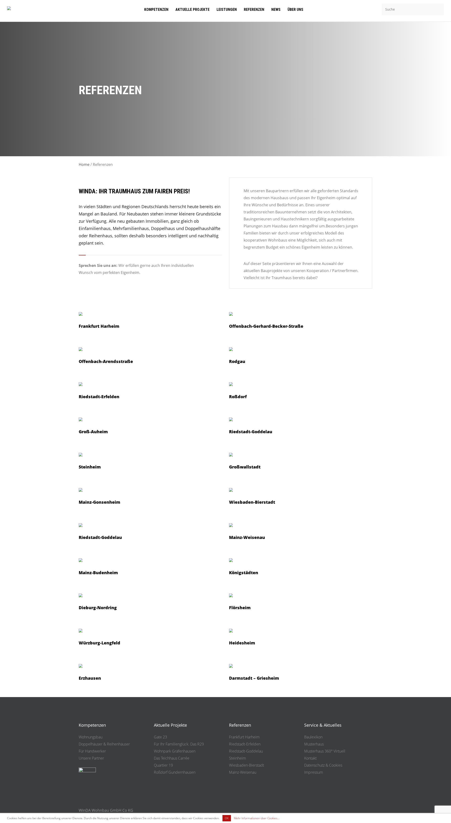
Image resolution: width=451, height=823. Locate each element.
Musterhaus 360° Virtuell (324, 751)
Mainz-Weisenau (242, 772)
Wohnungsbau (90, 737)
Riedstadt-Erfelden (244, 744)
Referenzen (254, 9)
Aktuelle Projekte (192, 9)
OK (227, 818)
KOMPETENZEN (156, 9)
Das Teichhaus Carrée (171, 758)
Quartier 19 (163, 765)
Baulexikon (313, 737)
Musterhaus (314, 744)
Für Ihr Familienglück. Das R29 (179, 744)
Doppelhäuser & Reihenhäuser (104, 744)
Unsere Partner (91, 758)
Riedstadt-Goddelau (246, 751)
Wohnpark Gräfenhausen (174, 751)
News (275, 9)
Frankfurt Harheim (244, 737)
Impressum (313, 772)
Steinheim (237, 758)
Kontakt (310, 758)
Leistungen (227, 9)
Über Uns (295, 9)
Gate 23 (160, 737)
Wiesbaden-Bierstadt (246, 765)
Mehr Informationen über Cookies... (257, 818)
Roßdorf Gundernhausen (174, 772)
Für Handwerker (92, 751)
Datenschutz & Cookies (323, 765)
